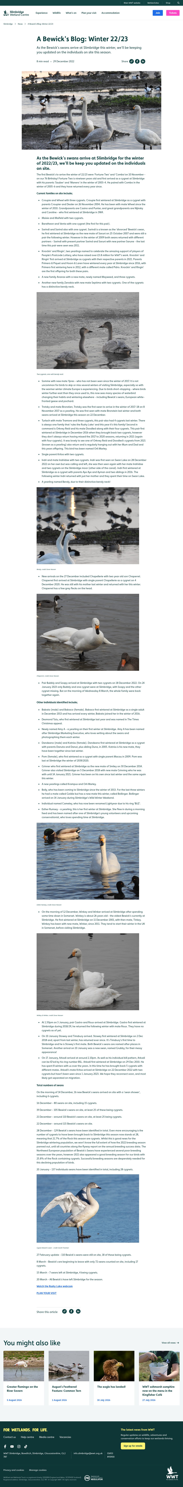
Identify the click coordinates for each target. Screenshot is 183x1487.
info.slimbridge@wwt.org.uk (88, 1453)
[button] (131, 61)
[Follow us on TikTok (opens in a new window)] (25, 1446)
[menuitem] (158, 13)
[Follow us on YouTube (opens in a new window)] (12, 1446)
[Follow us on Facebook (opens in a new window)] (5, 1446)
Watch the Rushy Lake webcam (55, 1286)
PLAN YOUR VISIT (46, 1293)
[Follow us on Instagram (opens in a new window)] (19, 1446)
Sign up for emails (133, 1446)
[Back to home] (172, 1473)
